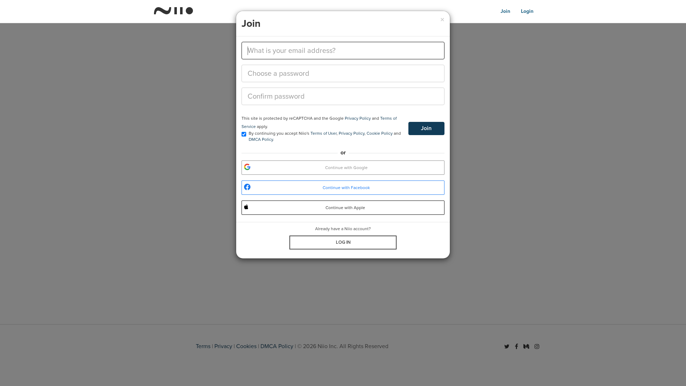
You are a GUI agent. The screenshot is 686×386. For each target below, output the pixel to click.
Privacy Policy (358, 118)
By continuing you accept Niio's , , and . (325, 136)
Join (426, 128)
